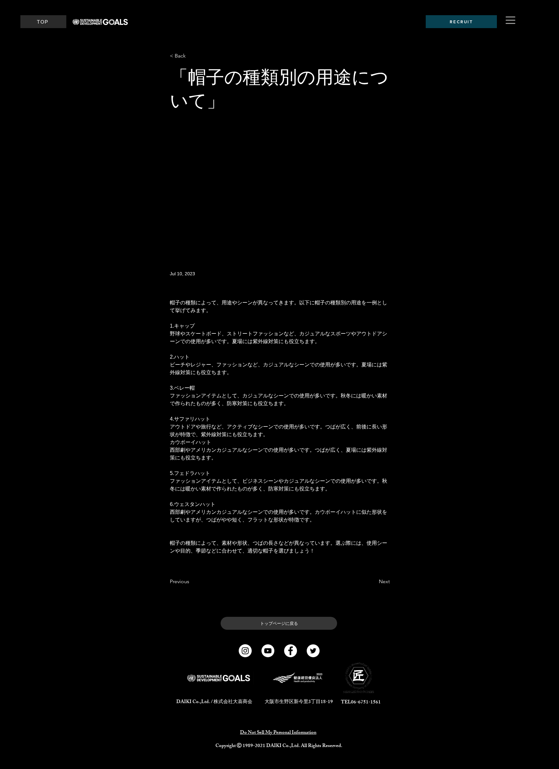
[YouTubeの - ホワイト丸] (267, 650)
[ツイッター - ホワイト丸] (313, 650)
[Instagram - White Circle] (245, 650)
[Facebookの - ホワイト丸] (290, 650)
